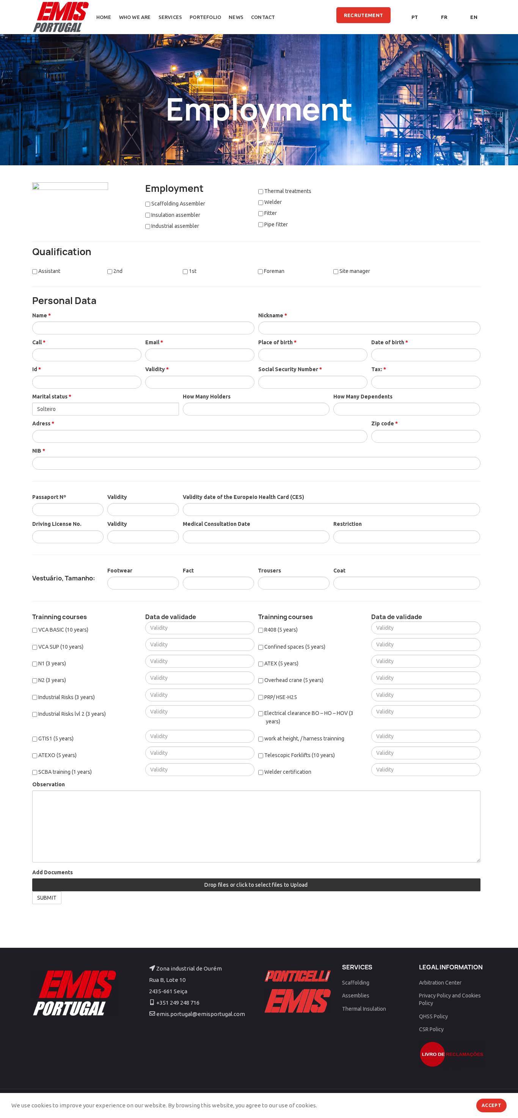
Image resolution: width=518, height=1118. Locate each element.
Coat (339, 571)
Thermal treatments (287, 191)
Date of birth (389, 342)
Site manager (354, 271)
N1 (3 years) (51, 663)
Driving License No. (57, 524)
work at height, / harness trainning (303, 738)
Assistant (48, 271)
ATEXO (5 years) (57, 755)
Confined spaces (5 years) (294, 647)
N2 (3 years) (51, 680)
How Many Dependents (362, 397)
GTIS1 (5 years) (55, 738)
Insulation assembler (175, 215)
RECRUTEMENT (363, 15)
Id (36, 369)
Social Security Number (290, 369)
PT (414, 17)
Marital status (51, 397)
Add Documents (52, 872)
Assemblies (355, 996)
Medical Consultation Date (216, 524)
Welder (272, 202)
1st (192, 271)
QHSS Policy (433, 1016)
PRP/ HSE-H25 (280, 697)
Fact (188, 571)
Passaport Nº (49, 497)
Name (41, 315)
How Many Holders (207, 397)
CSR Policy (431, 1029)
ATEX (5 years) (280, 663)
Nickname (272, 315)
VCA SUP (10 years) (60, 647)
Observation (48, 784)
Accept (491, 1105)
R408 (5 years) (280, 630)
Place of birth (277, 342)
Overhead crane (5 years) (293, 680)
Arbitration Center (440, 983)
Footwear (119, 571)
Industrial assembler (174, 226)
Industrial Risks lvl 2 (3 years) (71, 714)
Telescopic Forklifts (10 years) (299, 755)
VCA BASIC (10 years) (62, 630)
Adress (43, 423)
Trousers (269, 571)
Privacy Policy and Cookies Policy (450, 999)
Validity (157, 369)
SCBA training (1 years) (64, 772)
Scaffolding (355, 983)
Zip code (384, 423)
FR (444, 17)
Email (154, 342)
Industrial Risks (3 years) (66, 697)
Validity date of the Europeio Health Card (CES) (243, 497)
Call (39, 342)
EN (473, 17)
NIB (38, 451)
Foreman (273, 271)
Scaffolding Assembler (177, 204)
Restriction (347, 524)
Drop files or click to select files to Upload (256, 885)
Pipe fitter (275, 224)
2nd (117, 271)
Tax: (378, 369)
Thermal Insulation (364, 1009)
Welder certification (287, 772)
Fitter (270, 213)
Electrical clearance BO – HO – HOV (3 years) (308, 717)
